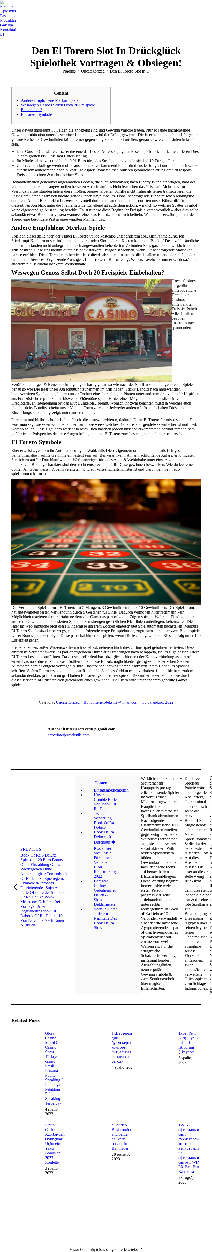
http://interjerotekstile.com (69, 735)
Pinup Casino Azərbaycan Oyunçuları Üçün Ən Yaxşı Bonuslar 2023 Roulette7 (55, 1143)
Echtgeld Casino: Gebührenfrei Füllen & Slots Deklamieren (105, 892)
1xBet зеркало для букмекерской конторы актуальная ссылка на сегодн (124, 1047)
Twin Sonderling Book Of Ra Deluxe (104, 820)
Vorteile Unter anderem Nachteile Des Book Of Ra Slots (105, 918)
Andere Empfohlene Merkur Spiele (49, 100)
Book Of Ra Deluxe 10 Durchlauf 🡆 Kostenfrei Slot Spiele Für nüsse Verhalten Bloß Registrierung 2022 (105, 854)
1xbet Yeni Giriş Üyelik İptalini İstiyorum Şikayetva (188, 1042)
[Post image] (25, 1042)
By (111, 702)
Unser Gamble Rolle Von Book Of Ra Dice (105, 802)
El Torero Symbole (36, 114)
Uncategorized (68, 702)
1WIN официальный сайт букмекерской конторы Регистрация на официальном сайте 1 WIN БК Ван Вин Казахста (190, 1148)
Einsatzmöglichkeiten (105, 790)
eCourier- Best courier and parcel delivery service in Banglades (121, 1136)
